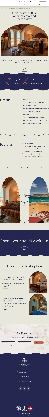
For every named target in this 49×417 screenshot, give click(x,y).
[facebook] (24, 388)
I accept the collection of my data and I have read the (14, 345)
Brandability (27, 415)
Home (3, 8)
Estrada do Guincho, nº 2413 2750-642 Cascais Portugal (25, 372)
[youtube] (28, 388)
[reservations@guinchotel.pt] (17, 381)
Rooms (6, 8)
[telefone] (19, 376)
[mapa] (17, 371)
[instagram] (20, 388)
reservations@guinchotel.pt (25, 381)
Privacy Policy (24, 345)
